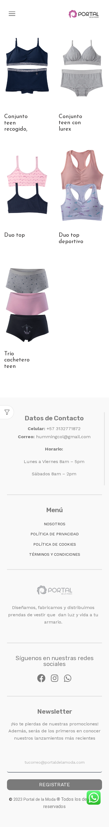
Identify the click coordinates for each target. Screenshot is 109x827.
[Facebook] (41, 678)
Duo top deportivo (71, 238)
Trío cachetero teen (17, 360)
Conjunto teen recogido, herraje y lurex (16, 129)
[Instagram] (54, 678)
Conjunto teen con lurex (70, 123)
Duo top (14, 235)
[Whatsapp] (68, 678)
